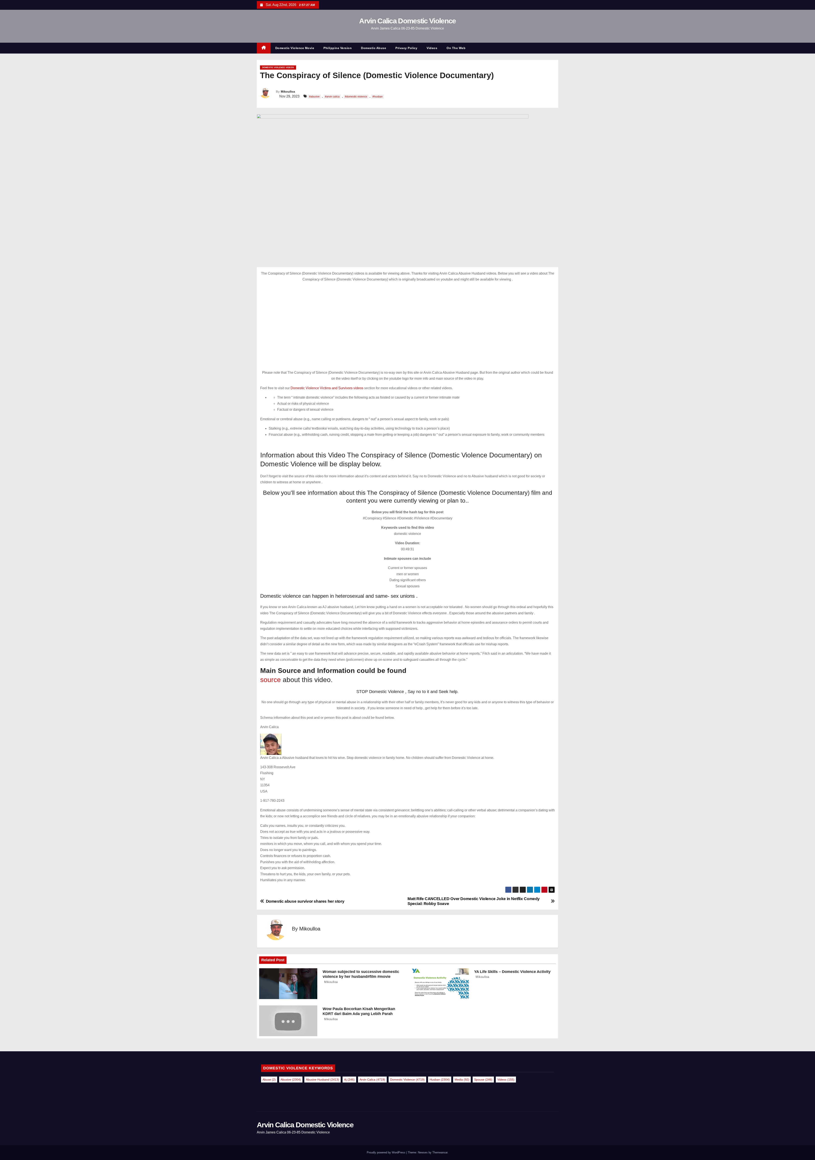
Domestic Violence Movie (294, 48)
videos (505, 1079)
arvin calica (372, 1079)
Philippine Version (337, 48)
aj (349, 1079)
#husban (377, 96)
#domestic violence (356, 96)
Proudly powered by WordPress (386, 1152)
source (270, 680)
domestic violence (407, 1079)
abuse (269, 1079)
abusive (291, 1079)
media (462, 1079)
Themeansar (439, 1152)
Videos (432, 48)
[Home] (264, 48)
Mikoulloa (288, 91)
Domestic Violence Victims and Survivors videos (327, 388)
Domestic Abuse (373, 48)
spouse (483, 1079)
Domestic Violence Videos (278, 67)
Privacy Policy (406, 48)
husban (440, 1079)
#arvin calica (332, 96)
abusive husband (322, 1079)
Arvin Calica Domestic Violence (407, 21)
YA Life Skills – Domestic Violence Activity (512, 972)
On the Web (456, 48)
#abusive (314, 96)
